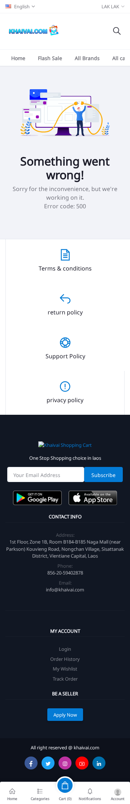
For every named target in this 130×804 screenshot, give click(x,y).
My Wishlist (65, 668)
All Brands (87, 58)
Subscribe (103, 475)
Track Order (65, 678)
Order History (65, 659)
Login (65, 649)
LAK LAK (110, 6)
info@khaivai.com (65, 589)
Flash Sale (50, 58)
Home (18, 58)
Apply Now (65, 714)
